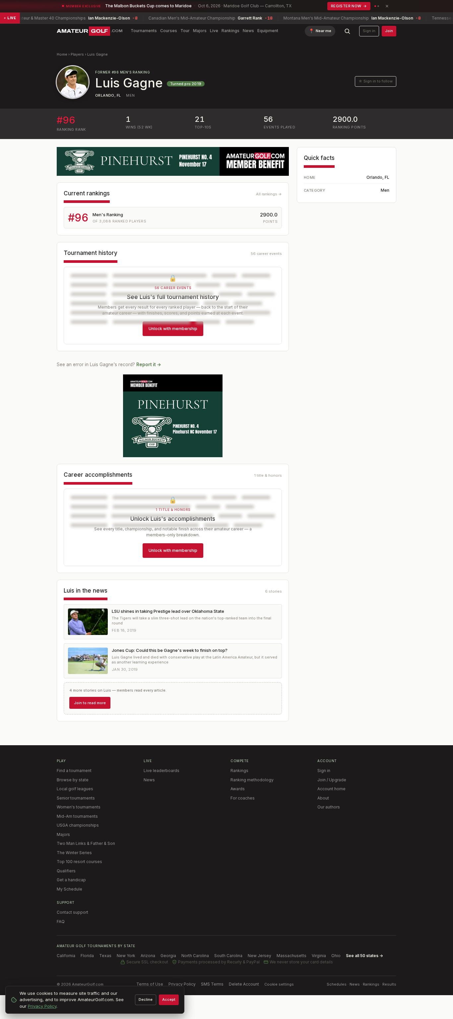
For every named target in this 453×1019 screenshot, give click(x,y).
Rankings (230, 30)
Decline (146, 999)
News (248, 30)
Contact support (72, 912)
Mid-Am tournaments (77, 816)
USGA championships (78, 825)
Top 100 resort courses (79, 861)
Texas (105, 955)
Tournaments (144, 30)
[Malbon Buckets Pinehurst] (173, 415)
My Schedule (69, 889)
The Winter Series (74, 852)
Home (62, 54)
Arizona (148, 955)
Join (389, 30)
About (323, 798)
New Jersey (259, 955)
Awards (237, 788)
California (66, 955)
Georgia (168, 955)
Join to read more (90, 703)
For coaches (242, 798)
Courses (168, 30)
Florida (87, 955)
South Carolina (228, 955)
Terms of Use (149, 984)
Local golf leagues (75, 788)
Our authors (328, 806)
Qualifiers (66, 870)
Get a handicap (71, 879)
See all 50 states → (364, 955)
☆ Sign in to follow (375, 81)
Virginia (319, 955)
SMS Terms (212, 984)
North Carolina (195, 955)
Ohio (336, 955)
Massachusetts (291, 955)
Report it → (148, 364)
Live (214, 30)
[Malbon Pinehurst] (173, 161)
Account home (331, 788)
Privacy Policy (182, 984)
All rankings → (269, 194)
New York (126, 955)
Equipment (267, 30)
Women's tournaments (78, 806)
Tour (185, 30)
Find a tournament (74, 770)
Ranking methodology (252, 779)
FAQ (61, 921)
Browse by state (73, 779)
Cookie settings (279, 984)
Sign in (369, 30)
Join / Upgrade (331, 779)
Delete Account (244, 984)
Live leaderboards (161, 770)
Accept (168, 999)
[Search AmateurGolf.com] (347, 31)
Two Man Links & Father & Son (86, 843)
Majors (200, 30)
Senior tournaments (76, 798)
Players (77, 54)
